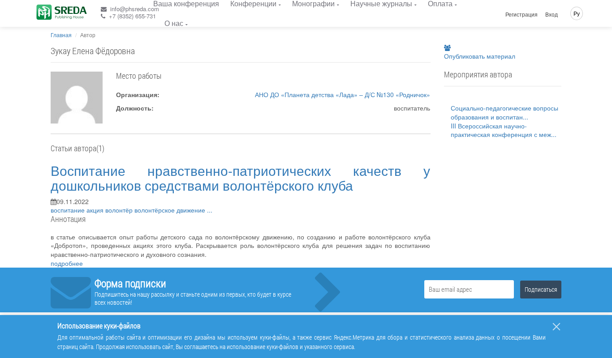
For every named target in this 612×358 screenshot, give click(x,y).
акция (95, 209)
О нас (173, 23)
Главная (61, 34)
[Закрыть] (556, 327)
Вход (551, 14)
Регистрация (521, 14)
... (209, 209)
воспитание (68, 209)
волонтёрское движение (170, 209)
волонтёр (119, 209)
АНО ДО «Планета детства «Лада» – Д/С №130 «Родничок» (342, 94)
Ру (576, 13)
